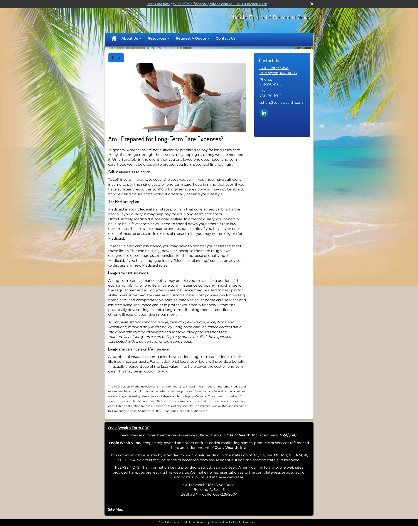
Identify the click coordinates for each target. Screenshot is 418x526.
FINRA (281, 435)
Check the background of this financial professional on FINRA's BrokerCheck (207, 4)
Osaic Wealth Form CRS (128, 428)
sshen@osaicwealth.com (281, 102)
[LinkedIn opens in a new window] (264, 112)
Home (113, 38)
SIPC (292, 435)
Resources (157, 38)
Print (116, 58)
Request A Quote (191, 38)
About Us (129, 38)
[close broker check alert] (312, 4)
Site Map (115, 509)
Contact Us (226, 38)
